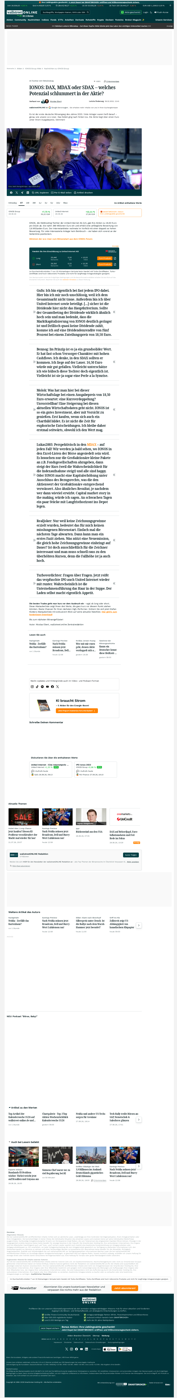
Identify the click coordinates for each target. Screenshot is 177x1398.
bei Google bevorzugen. (49, 108)
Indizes (45, 20)
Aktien (9, 20)
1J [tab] (40, 203)
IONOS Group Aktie (33, 69)
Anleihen (69, 20)
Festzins (119, 20)
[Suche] (88, 12)
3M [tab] (34, 203)
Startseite (10, 68)
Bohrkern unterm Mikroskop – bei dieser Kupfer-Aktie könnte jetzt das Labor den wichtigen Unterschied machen (69, 26)
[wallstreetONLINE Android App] (125, 1351)
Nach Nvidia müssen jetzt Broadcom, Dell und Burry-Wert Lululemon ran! (61, 647)
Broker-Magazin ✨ (135, 20)
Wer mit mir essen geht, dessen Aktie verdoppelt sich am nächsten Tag (86, 647)
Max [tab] (65, 203)
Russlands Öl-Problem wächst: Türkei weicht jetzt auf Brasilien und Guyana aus (23, 1176)
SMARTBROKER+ (121, 1317)
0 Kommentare (112, 81)
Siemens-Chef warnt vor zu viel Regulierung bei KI (56, 1171)
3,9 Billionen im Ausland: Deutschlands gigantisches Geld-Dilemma (89, 1173)
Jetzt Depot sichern (50, 1328)
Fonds (53, 20)
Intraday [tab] (12, 203)
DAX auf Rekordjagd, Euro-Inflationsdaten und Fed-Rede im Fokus (124, 835)
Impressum (58, 1342)
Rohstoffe (91, 20)
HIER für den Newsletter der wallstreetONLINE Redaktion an (48, 862)
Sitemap (96, 1336)
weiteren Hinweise (69, 280)
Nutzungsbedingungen (116, 1342)
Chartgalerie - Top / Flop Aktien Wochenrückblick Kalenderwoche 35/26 (55, 1117)
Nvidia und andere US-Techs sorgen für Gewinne (90, 1115)
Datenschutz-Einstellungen (95, 1342)
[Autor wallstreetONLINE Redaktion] (43, 102)
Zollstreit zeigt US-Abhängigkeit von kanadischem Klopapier (122, 924)
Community (20, 20)
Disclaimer (68, 1342)
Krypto (100, 20)
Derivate (79, 20)
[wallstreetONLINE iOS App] (110, 1351)
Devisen (110, 20)
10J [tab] (58, 203)
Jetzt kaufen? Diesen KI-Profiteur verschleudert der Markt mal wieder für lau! (22, 835)
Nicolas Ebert (55, 101)
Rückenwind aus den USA (89, 831)
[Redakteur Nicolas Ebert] (47, 102)
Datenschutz (78, 1342)
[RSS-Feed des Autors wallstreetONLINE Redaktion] (11, 866)
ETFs (60, 20)
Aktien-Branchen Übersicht (79, 1336)
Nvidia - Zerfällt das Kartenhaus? (37, 645)
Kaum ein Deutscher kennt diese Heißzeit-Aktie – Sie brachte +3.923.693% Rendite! (109, 650)
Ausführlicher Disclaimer (41, 1274)
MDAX (91, 444)
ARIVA (72, 1357)
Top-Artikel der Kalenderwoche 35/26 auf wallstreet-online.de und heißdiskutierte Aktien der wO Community (22, 1117)
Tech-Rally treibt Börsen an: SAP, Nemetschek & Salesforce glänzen (124, 1117)
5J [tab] (51, 203)
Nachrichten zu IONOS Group (56, 69)
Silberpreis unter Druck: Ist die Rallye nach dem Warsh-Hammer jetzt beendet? (90, 924)
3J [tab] (46, 203)
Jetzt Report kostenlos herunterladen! (75, 711)
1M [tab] (27, 203)
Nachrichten (34, 20)
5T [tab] (21, 203)
